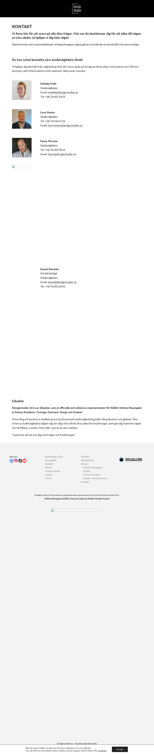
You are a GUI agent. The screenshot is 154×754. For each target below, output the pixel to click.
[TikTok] (20, 461)
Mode (48, 467)
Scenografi (50, 460)
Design (48, 474)
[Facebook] (11, 461)
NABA (86, 471)
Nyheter (85, 456)
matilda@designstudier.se (63, 92)
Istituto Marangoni (93, 467)
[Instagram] (16, 461)
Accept (119, 749)
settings (102, 750)
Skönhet (49, 463)
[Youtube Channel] (24, 461)
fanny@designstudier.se (62, 154)
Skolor (84, 463)
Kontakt (85, 481)
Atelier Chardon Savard (95, 478)
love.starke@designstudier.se (65, 125)
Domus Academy (92, 474)
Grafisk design (52, 471)
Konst (48, 478)
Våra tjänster (87, 460)
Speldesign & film (54, 456)
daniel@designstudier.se (62, 282)
